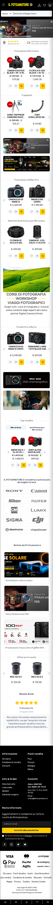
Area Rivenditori (42, 873)
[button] (10, 86)
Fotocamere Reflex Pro (26, 180)
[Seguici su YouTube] (25, 844)
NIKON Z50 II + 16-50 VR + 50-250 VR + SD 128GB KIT (18, 453)
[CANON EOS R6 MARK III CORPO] (16, 338)
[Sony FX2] (26, 400)
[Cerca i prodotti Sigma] (14, 520)
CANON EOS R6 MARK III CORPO (15, 347)
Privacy (28, 836)
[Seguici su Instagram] (11, 844)
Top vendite (26, 420)
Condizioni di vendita (11, 762)
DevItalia (38, 893)
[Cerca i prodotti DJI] (39, 520)
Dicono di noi (13, 44)
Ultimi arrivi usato (26, 657)
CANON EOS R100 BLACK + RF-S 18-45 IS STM (16, 73)
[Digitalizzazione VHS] (26, 163)
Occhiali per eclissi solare (19, 580)
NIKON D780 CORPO (37, 200)
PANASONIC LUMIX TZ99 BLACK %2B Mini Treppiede (37, 348)
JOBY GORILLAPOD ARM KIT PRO (37, 117)
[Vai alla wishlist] (44, 4)
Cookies (26, 882)
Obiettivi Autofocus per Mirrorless (26, 221)
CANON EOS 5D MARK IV (16, 200)
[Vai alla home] (5, 902)
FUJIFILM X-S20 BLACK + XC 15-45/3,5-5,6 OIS (37, 73)
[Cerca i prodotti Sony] (14, 490)
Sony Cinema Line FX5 (17, 614)
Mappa (9, 882)
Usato (30, 873)
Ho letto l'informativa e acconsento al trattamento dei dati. (26, 837)
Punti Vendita (19, 873)
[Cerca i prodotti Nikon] (14, 500)
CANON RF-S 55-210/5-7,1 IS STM (37, 241)
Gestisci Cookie (39, 882)
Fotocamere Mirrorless (26, 51)
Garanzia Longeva (10, 794)
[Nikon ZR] (26, 380)
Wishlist (5, 791)
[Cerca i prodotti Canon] (39, 490)
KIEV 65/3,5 (37, 677)
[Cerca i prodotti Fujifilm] (39, 500)
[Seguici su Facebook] (4, 844)
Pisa (30, 759)
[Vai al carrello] (47, 902)
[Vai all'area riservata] (26, 902)
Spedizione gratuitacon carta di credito (39, 42)
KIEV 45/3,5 (16, 677)
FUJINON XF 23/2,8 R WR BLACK (16, 242)
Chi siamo (6, 759)
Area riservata (8, 784)
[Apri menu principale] (3, 4)
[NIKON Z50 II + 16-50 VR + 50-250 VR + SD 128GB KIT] (18, 441)
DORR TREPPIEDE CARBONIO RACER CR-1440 (16, 117)
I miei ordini (7, 787)
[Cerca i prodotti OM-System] (14, 510)
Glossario (37, 877)
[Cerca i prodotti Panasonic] (39, 510)
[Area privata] (39, 4)
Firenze (31, 762)
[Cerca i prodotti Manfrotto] (14, 529)
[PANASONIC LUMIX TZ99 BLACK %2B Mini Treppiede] (37, 338)
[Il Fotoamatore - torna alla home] (22, 4)
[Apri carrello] (50, 4)
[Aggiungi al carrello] (21, 86)
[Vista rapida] (15, 86)
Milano (30, 769)
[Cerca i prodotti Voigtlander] (39, 529)
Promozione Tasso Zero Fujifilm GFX (25, 648)
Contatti (6, 766)
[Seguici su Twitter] (18, 844)
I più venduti (5, 877)
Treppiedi (26, 95)
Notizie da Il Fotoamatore (27, 545)
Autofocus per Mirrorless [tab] (37, 428)
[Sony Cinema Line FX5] (26, 146)
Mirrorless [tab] (16, 427)
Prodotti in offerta (26, 327)
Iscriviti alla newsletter (26, 830)
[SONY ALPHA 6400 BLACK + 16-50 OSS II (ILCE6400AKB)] (35, 441)
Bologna (31, 766)
